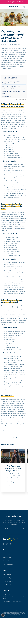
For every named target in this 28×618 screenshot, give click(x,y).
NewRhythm (16, 610)
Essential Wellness (8, 564)
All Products (6, 554)
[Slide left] (10, 498)
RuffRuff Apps (20, 99)
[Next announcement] (25, 2)
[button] (3, 6)
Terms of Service (8, 581)
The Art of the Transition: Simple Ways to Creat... (13, 468)
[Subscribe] (23, 528)
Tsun (26, 99)
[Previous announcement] (2, 2)
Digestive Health (7, 557)
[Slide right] (17, 498)
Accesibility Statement (9, 585)
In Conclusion (6, 96)
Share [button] (4, 431)
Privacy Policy (7, 578)
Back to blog (15, 438)
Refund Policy (7, 574)
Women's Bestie (7, 561)
